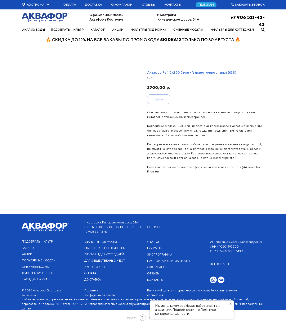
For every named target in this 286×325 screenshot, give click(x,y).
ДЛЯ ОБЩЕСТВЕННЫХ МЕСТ (104, 260)
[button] (35, 4)
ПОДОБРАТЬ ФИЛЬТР (67, 29)
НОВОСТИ (154, 248)
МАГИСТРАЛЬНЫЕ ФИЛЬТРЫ (104, 248)
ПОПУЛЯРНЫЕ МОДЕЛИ (38, 260)
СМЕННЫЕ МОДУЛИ (188, 29)
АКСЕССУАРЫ (94, 267)
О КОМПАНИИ (121, 4)
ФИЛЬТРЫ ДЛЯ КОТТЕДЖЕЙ (232, 29)
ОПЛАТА (69, 4)
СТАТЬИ (153, 242)
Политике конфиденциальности (185, 312)
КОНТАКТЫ (172, 4)
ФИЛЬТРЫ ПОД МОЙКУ (148, 29)
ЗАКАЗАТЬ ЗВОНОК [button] (250, 4)
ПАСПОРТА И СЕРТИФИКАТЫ (168, 260)
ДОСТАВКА (93, 4)
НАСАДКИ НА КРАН (36, 279)
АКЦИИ (117, 29)
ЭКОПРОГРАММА (159, 254)
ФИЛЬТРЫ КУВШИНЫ (37, 273)
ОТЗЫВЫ (149, 4)
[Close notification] (230, 304)
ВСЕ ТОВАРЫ (219, 264)
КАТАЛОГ (97, 29)
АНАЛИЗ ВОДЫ (33, 29)
